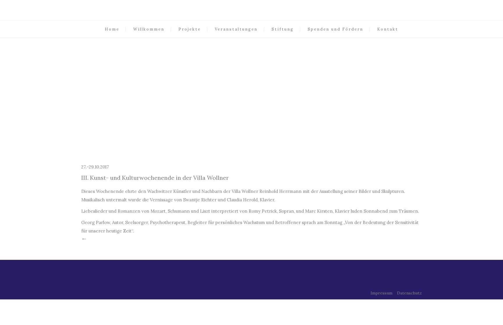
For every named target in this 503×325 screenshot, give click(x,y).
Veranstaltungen (236, 29)
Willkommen (148, 29)
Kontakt (387, 29)
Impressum (381, 293)
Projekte (189, 29)
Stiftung (283, 29)
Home (112, 29)
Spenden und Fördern (335, 29)
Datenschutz (409, 293)
